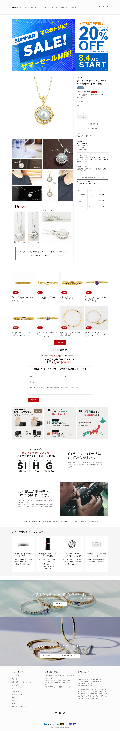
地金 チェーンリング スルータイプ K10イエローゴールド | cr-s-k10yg (95, 333)
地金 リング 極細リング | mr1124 (46, 297)
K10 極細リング (48, 655)
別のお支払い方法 (92, 128)
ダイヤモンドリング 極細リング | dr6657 (46, 333)
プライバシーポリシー (18, 694)
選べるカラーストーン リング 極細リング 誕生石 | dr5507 (95, 298)
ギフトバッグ (80, 114)
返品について (15, 697)
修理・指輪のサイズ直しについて (21, 682)
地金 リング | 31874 (66, 297)
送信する (33, 400)
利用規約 (14, 703)
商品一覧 (14, 679)
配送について (15, 700)
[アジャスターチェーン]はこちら (91, 177)
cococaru (57, 727)
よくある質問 (15, 685)
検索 (13, 688)
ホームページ (15, 676)
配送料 (83, 94)
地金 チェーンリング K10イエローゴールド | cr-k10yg (71, 333)
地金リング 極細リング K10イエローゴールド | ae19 (22, 298)
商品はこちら (60, 603)
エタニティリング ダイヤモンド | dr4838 (22, 333)
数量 (78, 105)
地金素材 (79, 97)
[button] (100, 7)
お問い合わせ (15, 691)
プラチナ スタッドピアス (69, 655)
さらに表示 (60, 342)
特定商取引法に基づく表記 (19, 706)
